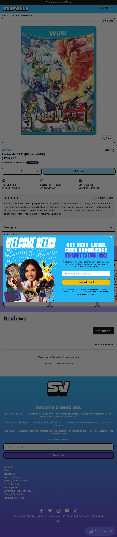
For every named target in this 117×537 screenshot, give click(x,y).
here (93, 294)
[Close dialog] (111, 237)
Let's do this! (86, 282)
